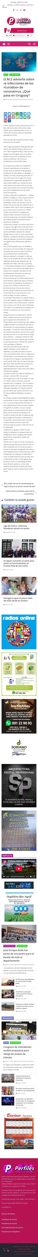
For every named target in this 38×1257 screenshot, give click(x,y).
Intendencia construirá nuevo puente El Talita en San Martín (24, 994)
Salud (6, 74)
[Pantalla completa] (34, 877)
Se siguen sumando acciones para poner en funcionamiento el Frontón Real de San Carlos (19, 563)
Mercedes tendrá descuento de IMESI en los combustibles (25, 1089)
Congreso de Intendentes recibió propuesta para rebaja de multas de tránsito (17, 1052)
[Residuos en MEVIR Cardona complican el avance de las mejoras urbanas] (8, 1007)
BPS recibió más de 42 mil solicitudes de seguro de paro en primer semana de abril (19, 485)
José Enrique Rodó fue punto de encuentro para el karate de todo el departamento (18, 955)
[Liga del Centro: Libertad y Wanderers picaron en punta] (19, 506)
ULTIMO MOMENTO (14, 74)
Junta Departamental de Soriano (12, 1227)
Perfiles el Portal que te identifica (24, 99)
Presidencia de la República (11, 1232)
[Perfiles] (4, 44)
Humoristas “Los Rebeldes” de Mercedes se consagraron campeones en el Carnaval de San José (25, 1102)
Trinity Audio (22, 106)
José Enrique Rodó (9, 946)
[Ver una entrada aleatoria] (34, 44)
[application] (19, 868)
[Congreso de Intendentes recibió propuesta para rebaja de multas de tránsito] (19, 1031)
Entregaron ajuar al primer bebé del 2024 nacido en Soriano (18, 599)
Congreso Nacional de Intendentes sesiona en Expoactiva (23, 1078)
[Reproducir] (4, 877)
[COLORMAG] (19, 1163)
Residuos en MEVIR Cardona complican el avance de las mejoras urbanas (21, 6)
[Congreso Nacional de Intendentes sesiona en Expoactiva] (8, 1079)
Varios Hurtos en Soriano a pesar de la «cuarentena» (20, 492)
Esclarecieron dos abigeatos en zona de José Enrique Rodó (25, 981)
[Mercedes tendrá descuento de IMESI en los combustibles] (8, 1091)
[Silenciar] (31, 877)
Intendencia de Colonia (9, 1223)
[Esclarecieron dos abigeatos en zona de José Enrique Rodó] (8, 982)
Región (6, 1042)
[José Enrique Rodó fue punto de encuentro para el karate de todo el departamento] (19, 934)
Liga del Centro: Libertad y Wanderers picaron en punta (16, 527)
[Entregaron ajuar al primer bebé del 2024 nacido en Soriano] (19, 578)
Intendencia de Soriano (9, 1219)
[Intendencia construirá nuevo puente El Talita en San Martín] (8, 995)
